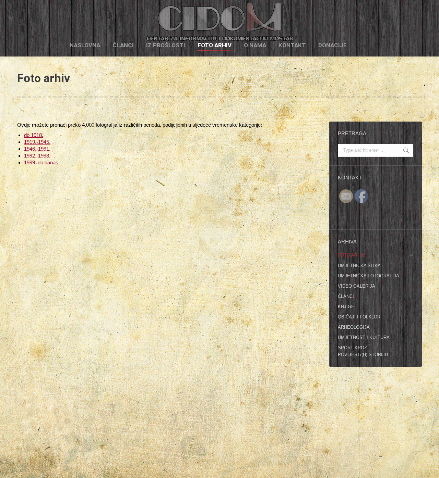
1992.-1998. (37, 156)
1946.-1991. (37, 149)
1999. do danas (41, 162)
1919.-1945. (37, 142)
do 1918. (33, 135)
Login (364, 45)
